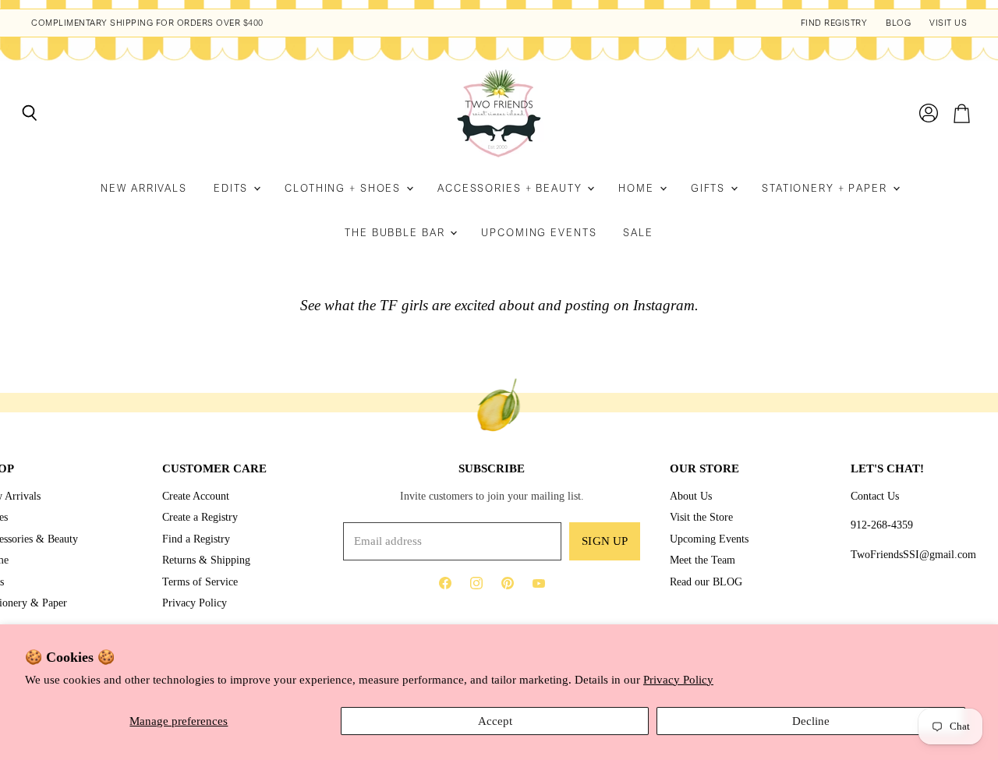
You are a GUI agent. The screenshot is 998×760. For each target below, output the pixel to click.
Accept (495, 721)
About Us (691, 496)
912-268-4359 (882, 524)
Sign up (605, 541)
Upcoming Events (538, 233)
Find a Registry (196, 538)
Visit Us (948, 23)
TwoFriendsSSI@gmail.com (913, 554)
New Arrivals (144, 188)
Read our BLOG (706, 581)
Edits (233, 188)
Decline (811, 721)
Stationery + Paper (826, 188)
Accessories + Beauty (511, 188)
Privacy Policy (678, 679)
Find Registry (834, 23)
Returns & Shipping (206, 559)
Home (637, 188)
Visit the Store (701, 517)
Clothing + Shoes (345, 188)
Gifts (710, 188)
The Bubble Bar (396, 233)
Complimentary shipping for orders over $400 (147, 23)
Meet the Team (702, 559)
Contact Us (875, 496)
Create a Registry (200, 517)
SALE (638, 233)
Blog (898, 23)
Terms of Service (200, 581)
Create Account (195, 496)
